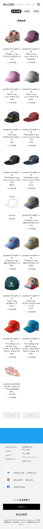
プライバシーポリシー (30, 457)
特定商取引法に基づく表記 (27, 448)
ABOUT (8, 455)
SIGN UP (21, 507)
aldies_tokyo (29, 480)
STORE (8, 451)
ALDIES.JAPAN (19, 487)
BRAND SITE (10, 459)
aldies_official (18, 480)
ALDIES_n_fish (19, 472)
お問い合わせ (26, 461)
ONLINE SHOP (11, 447)
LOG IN (28, 4)
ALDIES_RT (31, 472)
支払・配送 (26, 453)
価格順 (27, 11)
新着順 (36, 11)
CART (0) (19, 4)
